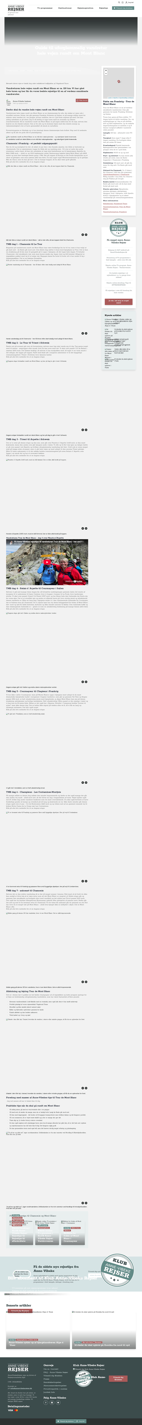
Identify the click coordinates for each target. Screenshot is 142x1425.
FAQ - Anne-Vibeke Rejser (56, 1372)
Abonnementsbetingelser (55, 1386)
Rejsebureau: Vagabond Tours (115, 204)
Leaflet (109, 98)
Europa (22, 71)
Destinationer (13, 71)
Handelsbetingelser (52, 1382)
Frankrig (29, 71)
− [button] (106, 73)
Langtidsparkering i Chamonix (116, 174)
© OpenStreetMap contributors (126, 98)
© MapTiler (115, 98)
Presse (46, 1379)
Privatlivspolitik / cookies (55, 1389)
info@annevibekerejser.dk (21, 1388)
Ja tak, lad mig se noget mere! (119, 302)
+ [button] (106, 70)
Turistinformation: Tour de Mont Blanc (116, 208)
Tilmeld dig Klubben (20, 1311)
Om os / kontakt (51, 1369)
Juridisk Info (49, 1392)
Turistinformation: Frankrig (115, 212)
